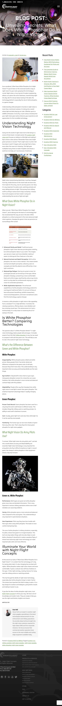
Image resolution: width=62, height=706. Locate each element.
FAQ (23, 689)
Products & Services (29, 658)
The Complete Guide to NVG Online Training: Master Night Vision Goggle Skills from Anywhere (51, 74)
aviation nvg (31, 641)
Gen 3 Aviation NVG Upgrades (28, 666)
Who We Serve (27, 670)
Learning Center (28, 692)
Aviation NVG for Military (15, 641)
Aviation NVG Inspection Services (29, 662)
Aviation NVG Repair (50, 139)
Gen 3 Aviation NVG (50, 145)
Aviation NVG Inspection (51, 131)
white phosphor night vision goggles (13, 645)
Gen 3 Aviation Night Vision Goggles (30, 664)
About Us (25, 696)
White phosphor (21, 335)
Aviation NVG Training (51, 142)
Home (24, 655)
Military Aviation (26, 680)
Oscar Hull (23, 55)
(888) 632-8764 (8, 2)
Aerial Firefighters (26, 672)
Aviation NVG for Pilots (51, 123)
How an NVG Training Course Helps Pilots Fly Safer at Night (51, 103)
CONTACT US (20, 2)
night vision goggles (30, 643)
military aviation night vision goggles (13, 643)
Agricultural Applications (28, 674)
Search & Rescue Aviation (28, 682)
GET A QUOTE (26, 699)
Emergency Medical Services (28, 676)
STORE (14, 2)
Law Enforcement (26, 678)
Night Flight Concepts (8, 594)
